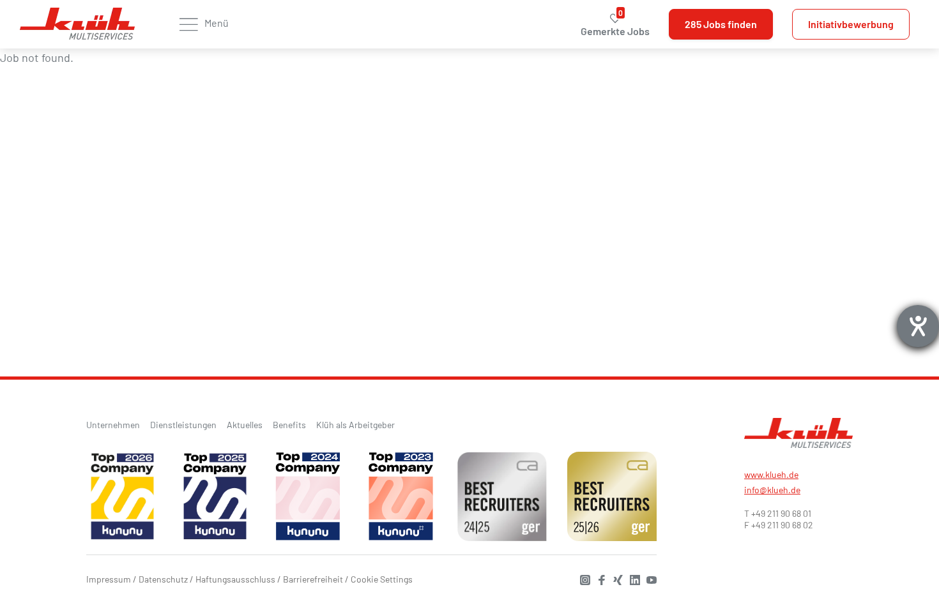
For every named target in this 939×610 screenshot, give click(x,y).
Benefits (289, 424)
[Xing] (615, 578)
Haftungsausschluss (235, 579)
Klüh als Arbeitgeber (355, 424)
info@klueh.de (772, 489)
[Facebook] (598, 578)
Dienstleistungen (183, 424)
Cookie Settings (382, 579)
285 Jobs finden (721, 24)
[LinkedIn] (631, 578)
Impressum (108, 579)
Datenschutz (163, 579)
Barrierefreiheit (313, 579)
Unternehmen (113, 424)
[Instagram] (582, 578)
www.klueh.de (771, 474)
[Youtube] (648, 578)
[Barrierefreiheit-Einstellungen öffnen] (918, 326)
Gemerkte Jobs (615, 24)
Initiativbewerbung (851, 24)
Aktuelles (245, 424)
